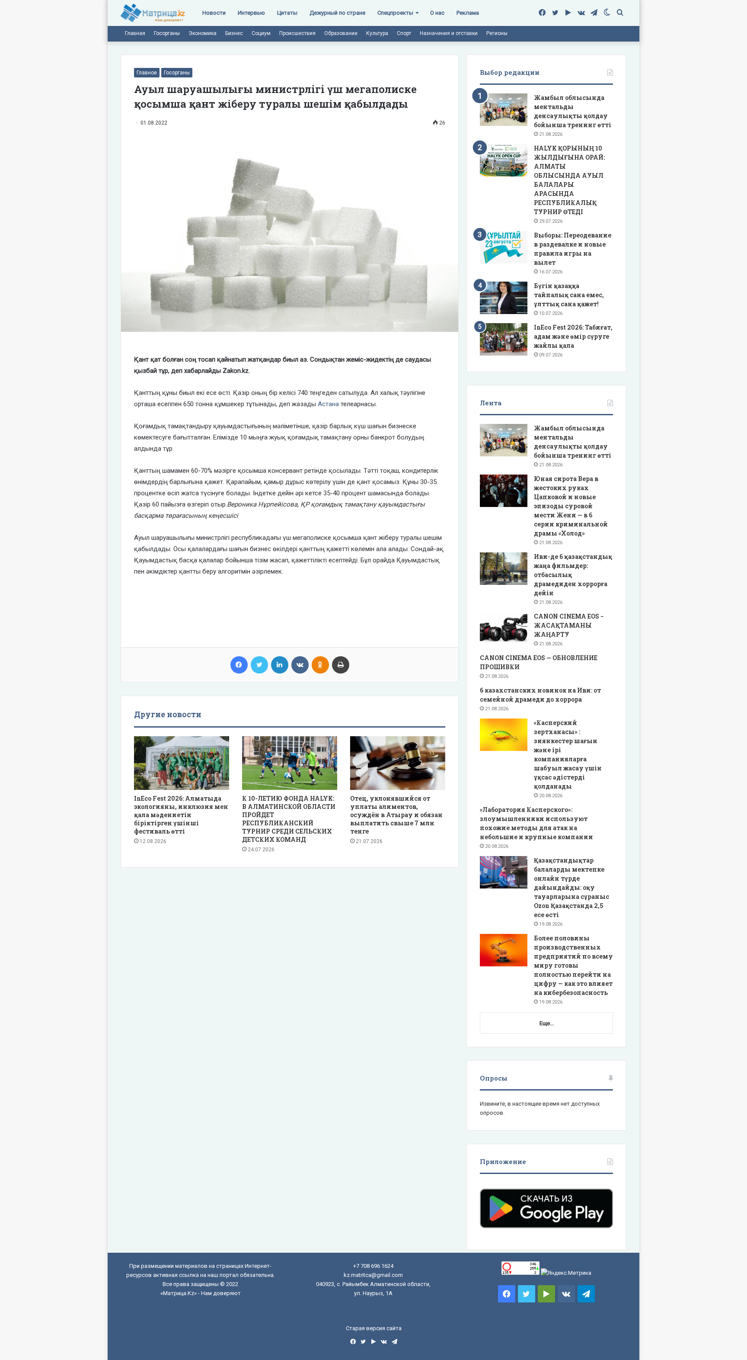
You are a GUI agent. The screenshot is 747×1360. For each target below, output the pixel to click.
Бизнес (234, 33)
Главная (135, 33)
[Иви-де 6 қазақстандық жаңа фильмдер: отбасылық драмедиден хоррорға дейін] (503, 568)
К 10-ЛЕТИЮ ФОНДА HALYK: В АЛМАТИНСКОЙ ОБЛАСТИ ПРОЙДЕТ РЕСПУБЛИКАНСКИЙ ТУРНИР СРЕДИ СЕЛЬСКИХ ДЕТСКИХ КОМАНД (288, 819)
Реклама (467, 13)
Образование (341, 33)
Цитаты (287, 13)
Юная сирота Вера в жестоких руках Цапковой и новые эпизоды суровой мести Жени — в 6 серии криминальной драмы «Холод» (571, 506)
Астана (328, 404)
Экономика (202, 33)
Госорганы (167, 33)
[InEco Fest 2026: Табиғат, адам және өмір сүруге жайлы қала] (503, 339)
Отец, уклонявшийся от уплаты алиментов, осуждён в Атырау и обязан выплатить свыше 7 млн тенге (396, 814)
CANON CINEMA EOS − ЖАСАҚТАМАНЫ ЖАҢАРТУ (569, 625)
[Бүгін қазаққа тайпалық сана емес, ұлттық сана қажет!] (503, 298)
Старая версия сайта (374, 1328)
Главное (147, 73)
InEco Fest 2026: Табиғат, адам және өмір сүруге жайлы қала (573, 336)
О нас (437, 13)
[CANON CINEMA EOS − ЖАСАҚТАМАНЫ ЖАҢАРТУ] (503, 628)
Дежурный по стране (337, 13)
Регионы (497, 33)
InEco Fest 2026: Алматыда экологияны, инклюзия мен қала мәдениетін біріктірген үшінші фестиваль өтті (181, 814)
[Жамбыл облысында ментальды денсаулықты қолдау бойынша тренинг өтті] (503, 109)
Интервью (251, 13)
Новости (214, 13)
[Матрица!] (153, 13)
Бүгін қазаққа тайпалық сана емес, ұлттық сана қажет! (569, 295)
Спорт (404, 33)
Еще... (547, 1023)
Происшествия (297, 33)
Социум (261, 33)
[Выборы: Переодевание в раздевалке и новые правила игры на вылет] (503, 247)
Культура (377, 33)
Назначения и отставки (449, 33)
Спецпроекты (395, 13)
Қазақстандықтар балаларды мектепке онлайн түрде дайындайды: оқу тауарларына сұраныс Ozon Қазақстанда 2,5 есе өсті (571, 887)
